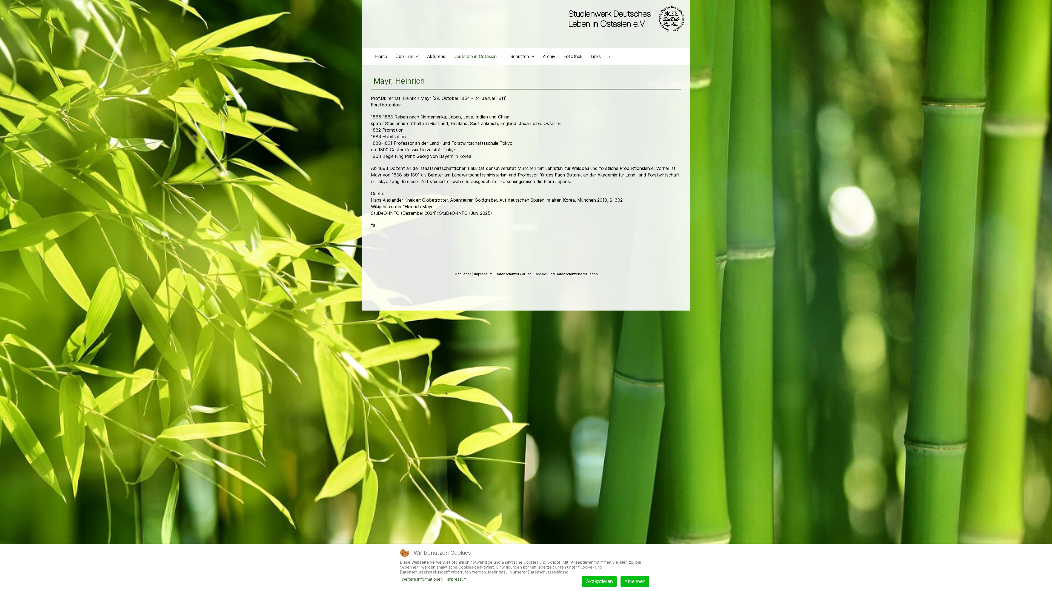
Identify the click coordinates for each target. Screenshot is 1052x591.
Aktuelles (436, 56)
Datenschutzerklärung (514, 274)
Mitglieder (463, 274)
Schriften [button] (519, 56)
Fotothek (573, 56)
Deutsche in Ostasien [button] (475, 56)
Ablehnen (634, 581)
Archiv (549, 56)
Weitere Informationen (422, 579)
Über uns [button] (404, 56)
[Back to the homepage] (625, 18)
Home (381, 56)
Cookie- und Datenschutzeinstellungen (566, 274)
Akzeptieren (599, 581)
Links (596, 56)
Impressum (483, 274)
